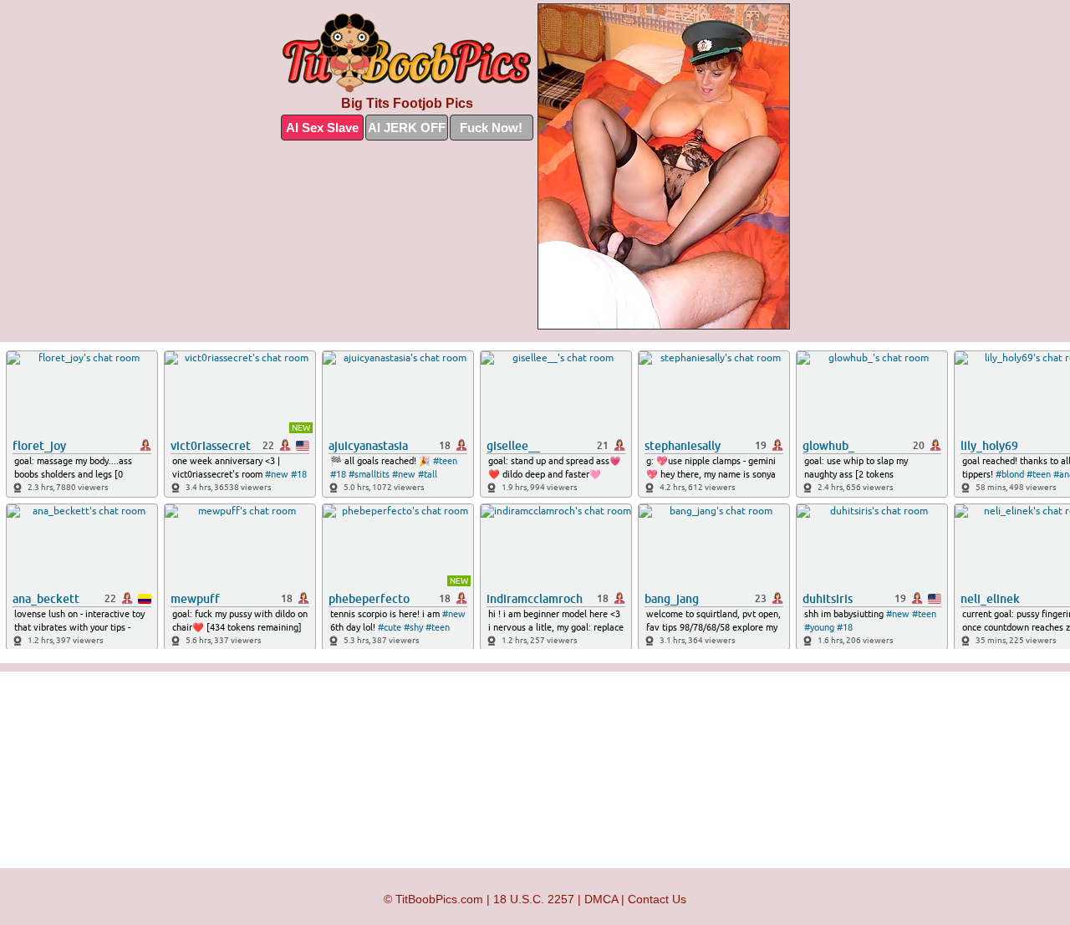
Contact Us (657, 899)
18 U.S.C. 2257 (533, 899)
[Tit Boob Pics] (407, 53)
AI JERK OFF (407, 127)
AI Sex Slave (322, 127)
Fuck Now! (491, 127)
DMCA (601, 899)
